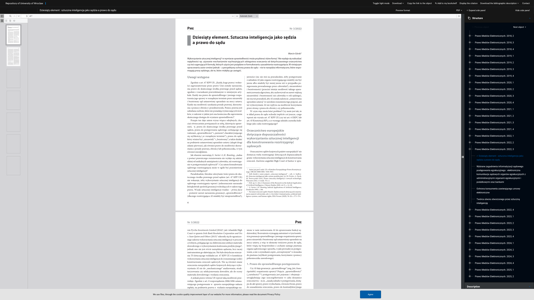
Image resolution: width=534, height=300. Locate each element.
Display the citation (469, 3)
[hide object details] (462, 157)
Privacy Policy (273, 294)
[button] (499, 18)
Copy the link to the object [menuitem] (419, 3)
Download (397, 3)
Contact (526, 3)
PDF (458, 10)
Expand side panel (477, 10)
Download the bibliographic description (498, 3)
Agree (370, 294)
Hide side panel (522, 10)
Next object (518, 27)
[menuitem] (494, 36)
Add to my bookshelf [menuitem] (447, 3)
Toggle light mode (381, 3)
